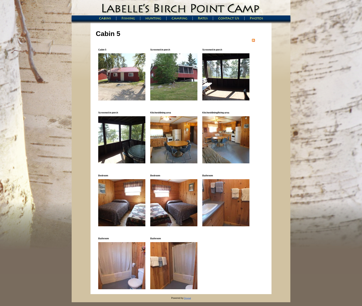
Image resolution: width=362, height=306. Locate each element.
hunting (153, 18)
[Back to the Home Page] (181, 13)
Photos (256, 18)
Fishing (128, 18)
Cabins (105, 18)
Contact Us (228, 18)
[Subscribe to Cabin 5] (253, 41)
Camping (179, 18)
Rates (203, 18)
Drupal (187, 298)
